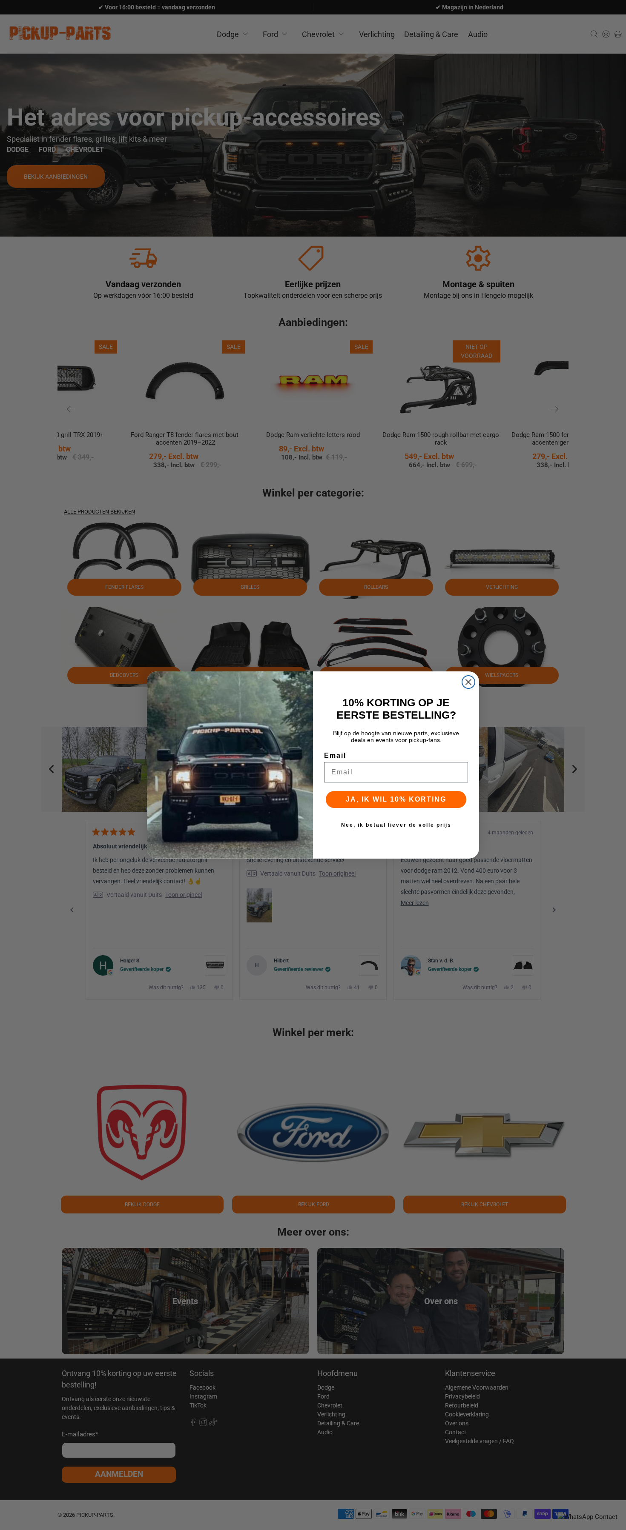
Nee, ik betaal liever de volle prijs (396, 825)
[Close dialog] (468, 682)
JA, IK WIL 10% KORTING (396, 799)
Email (335, 755)
